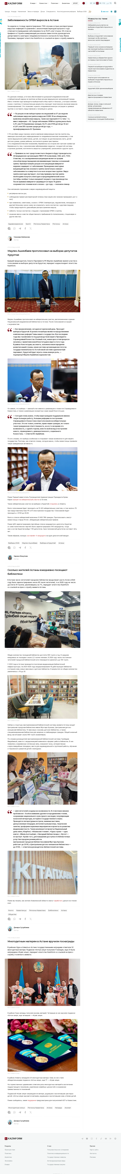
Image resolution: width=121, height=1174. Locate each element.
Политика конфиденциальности (58, 1153)
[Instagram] (9, 228)
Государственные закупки (56, 1164)
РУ (97, 3)
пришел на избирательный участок (26, 500)
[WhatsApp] (14, 228)
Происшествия (10, 1150)
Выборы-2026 (81, 11)
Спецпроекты (51, 11)
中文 (103, 3)
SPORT (75, 3)
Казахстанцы (21, 910)
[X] (30, 228)
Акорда (13, 11)
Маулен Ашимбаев (29, 543)
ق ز (107, 3)
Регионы (56, 224)
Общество (12, 914)
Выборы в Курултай (48, 543)
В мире (7, 1164)
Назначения (22, 11)
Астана (65, 224)
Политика (8, 1153)
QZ (94, 3)
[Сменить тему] (85, 3)
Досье (43, 11)
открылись (54, 504)
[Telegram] (19, 228)
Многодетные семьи (16, 1108)
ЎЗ (110, 3)
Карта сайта (94, 1150)
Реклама (93, 1157)
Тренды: (7, 11)
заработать (58, 901)
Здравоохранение (15, 224)
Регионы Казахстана (42, 224)
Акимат (68, 1108)
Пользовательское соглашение (58, 1150)
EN (100, 3)
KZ (91, 3)
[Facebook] (25, 228)
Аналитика (66, 3)
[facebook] (96, 1139)
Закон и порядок (33, 11)
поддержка (31, 1100)
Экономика (8, 1161)
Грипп (28, 224)
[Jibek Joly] (105, 11)
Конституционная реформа (66, 11)
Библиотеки (53, 910)
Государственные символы (56, 1157)
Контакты (93, 1153)
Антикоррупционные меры (56, 1161)
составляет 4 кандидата (36, 536)
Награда (58, 1108)
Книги (10, 910)
